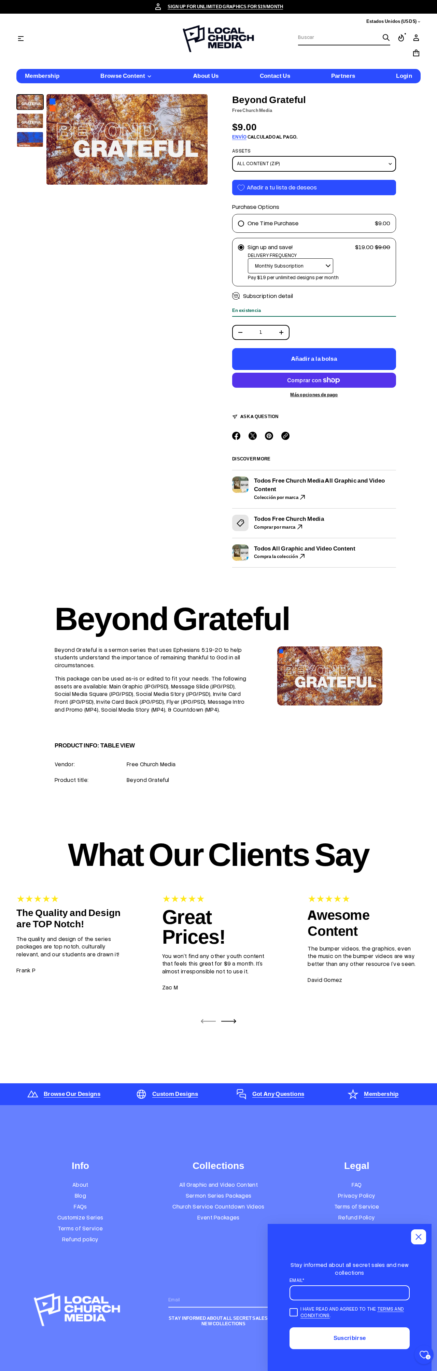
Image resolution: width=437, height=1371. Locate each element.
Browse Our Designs (72, 1094)
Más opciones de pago (314, 395)
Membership (381, 1094)
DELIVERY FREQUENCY (272, 255)
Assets (241, 151)
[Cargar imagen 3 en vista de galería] (30, 139)
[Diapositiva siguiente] (228, 1021)
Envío (239, 137)
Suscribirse (350, 1338)
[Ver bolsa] (416, 52)
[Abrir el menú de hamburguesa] (21, 38)
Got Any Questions (278, 1094)
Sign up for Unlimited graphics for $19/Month (225, 7)
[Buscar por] (386, 37)
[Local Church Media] (218, 38)
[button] (344, 37)
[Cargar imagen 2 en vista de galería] (30, 121)
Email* (297, 1280)
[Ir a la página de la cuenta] (416, 37)
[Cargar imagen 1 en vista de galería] (30, 102)
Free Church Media (252, 110)
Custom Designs (175, 1094)
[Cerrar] (418, 1236)
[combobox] (338, 37)
